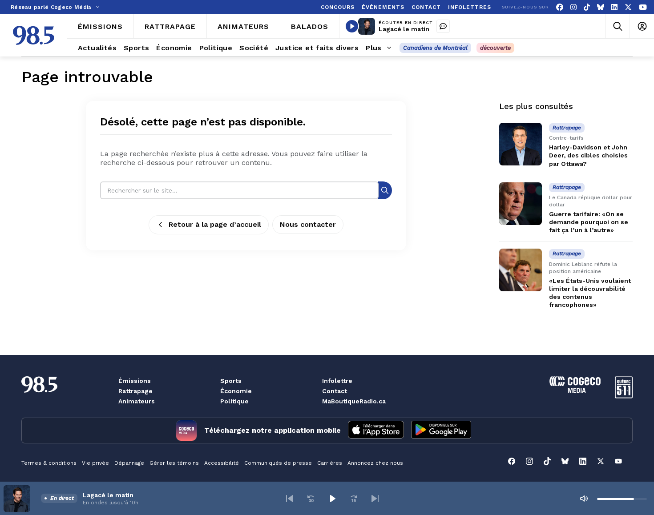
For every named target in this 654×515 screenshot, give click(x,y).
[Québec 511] (624, 396)
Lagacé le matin (404, 28)
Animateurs (136, 401)
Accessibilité (221, 463)
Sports (231, 380)
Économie (236, 390)
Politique (234, 401)
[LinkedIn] (614, 7)
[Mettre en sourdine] (583, 498)
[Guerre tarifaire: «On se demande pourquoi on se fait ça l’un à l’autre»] (520, 203)
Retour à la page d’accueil (215, 224)
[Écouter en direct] (352, 26)
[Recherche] (385, 190)
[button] (290, 498)
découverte (495, 47)
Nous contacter (308, 224)
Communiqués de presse (278, 463)
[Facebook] (559, 7)
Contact (334, 390)
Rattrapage (135, 390)
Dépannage (129, 463)
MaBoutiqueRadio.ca (354, 401)
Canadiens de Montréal (435, 47)
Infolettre (337, 380)
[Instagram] (573, 7)
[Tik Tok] (587, 7)
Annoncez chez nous (375, 463)
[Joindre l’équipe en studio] (443, 26)
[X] (628, 7)
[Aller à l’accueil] (33, 35)
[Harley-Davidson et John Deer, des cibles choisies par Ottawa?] (520, 144)
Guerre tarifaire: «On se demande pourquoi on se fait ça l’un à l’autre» (588, 221)
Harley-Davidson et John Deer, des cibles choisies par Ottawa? (588, 155)
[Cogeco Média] (575, 390)
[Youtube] (643, 7)
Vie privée (95, 463)
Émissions (134, 380)
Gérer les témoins (174, 463)
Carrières (329, 463)
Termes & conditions (49, 463)
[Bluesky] (600, 7)
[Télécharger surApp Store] (376, 430)
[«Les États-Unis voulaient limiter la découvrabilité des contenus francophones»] (520, 270)
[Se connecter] (642, 26)
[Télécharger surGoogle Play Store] (441, 430)
